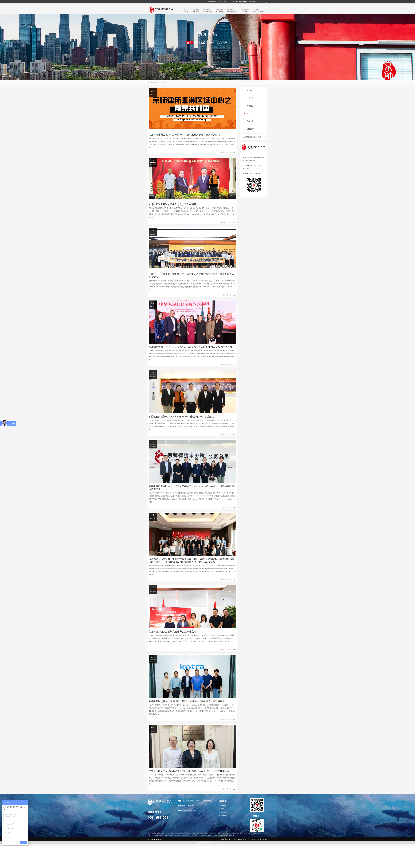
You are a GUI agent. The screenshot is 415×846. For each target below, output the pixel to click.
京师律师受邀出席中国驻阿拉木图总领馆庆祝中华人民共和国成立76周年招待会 (190, 346)
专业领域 (219, 10)
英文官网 (223, 816)
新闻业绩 (207, 10)
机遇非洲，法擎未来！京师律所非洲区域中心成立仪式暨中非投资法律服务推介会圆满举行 (191, 275)
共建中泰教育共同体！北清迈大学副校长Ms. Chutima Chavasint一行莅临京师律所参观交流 (191, 488)
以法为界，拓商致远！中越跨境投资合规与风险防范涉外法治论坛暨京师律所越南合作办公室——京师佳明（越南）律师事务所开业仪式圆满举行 (191, 560)
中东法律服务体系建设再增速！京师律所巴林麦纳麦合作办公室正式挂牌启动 (189, 771)
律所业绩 (250, 98)
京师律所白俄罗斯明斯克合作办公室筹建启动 (172, 631)
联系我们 (223, 805)
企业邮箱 (223, 812)
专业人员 (232, 10)
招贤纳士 (245, 10)
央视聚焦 (250, 106)
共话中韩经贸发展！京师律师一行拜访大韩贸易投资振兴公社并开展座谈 (187, 701)
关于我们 (195, 10)
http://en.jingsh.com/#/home (225, 835)
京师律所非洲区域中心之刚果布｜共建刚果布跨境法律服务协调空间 (184, 134)
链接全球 (163, 82)
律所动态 (250, 90)
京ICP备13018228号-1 (155, 839)
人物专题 (250, 121)
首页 (186, 10)
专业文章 (250, 129)
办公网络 (258, 10)
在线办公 (223, 809)
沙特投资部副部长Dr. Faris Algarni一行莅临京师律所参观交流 (181, 416)
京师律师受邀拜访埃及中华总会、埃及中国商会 (174, 204)
